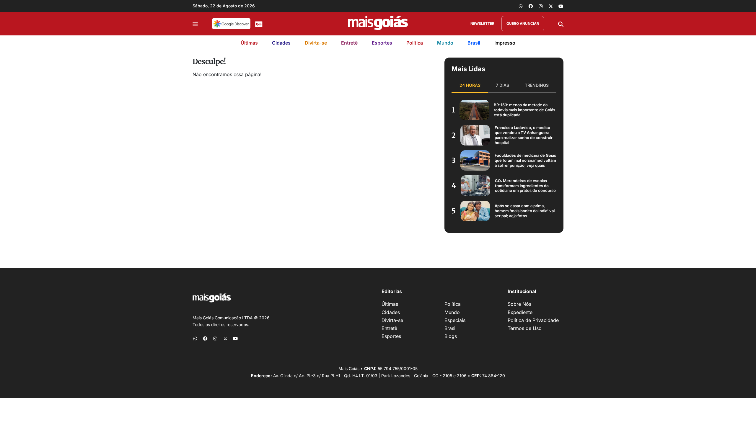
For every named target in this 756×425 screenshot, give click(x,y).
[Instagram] (540, 6)
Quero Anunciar (522, 23)
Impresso (504, 43)
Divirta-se (316, 43)
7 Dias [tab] (502, 85)
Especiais (454, 320)
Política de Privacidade (533, 320)
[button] (195, 23)
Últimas (249, 43)
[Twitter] (550, 6)
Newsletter (482, 23)
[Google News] (259, 23)
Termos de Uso (525, 328)
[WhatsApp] (520, 6)
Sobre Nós (519, 304)
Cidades (281, 43)
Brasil (473, 43)
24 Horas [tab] (470, 85)
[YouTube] (560, 6)
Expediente (520, 312)
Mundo (445, 43)
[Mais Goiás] (378, 23)
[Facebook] (530, 6)
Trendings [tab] (537, 85)
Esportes (382, 43)
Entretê (349, 43)
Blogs (450, 336)
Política (414, 43)
